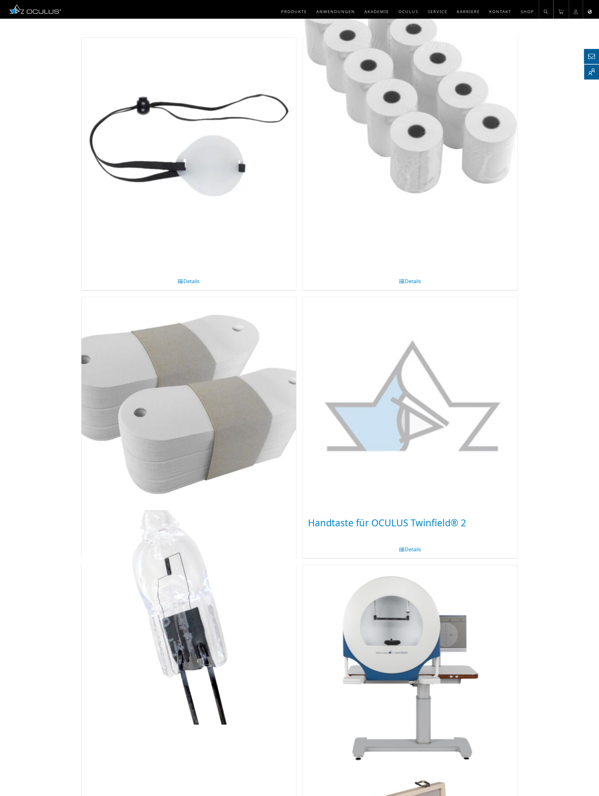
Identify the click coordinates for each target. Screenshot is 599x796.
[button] (546, 9)
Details (191, 281)
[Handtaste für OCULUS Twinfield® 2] (410, 404)
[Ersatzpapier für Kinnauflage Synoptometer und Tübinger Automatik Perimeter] (188, 404)
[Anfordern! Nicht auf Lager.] (188, 145)
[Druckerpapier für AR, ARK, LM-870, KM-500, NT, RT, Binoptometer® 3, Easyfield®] (410, 90)
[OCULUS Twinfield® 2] (410, 672)
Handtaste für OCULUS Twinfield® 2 (387, 522)
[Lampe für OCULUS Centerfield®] (188, 617)
